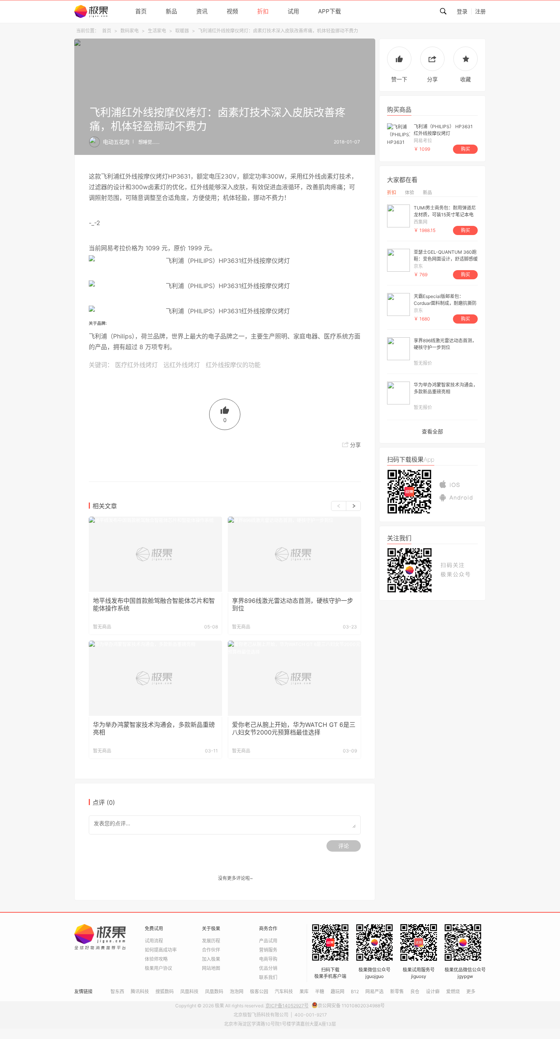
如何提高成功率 (161, 950)
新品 (427, 192)
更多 (470, 991)
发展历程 (211, 941)
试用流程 (154, 941)
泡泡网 (236, 991)
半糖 (319, 991)
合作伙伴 (211, 950)
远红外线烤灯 (181, 365)
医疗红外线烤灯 (136, 365)
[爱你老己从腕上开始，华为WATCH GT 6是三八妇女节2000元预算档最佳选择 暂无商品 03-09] (294, 678)
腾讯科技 (140, 991)
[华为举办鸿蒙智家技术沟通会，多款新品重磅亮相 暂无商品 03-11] (155, 678)
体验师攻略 (156, 959)
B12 (355, 991)
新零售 (397, 991)
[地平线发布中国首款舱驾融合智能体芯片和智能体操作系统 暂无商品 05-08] (155, 554)
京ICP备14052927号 (287, 1005)
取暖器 (182, 31)
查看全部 (432, 431)
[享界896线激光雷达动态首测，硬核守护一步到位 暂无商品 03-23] (294, 554)
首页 (106, 31)
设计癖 (433, 991)
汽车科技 (284, 991)
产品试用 (268, 941)
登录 (462, 11)
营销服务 (268, 950)
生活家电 (157, 31)
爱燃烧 (453, 991)
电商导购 (268, 959)
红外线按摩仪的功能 (233, 365)
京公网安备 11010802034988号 (351, 1005)
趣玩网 (337, 991)
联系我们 (268, 977)
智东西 (117, 991)
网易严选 (374, 991)
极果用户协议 (158, 968)
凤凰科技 (189, 991)
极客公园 (259, 991)
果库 (304, 991)
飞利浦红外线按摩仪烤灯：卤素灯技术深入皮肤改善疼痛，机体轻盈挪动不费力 (278, 31)
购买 (465, 149)
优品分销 (268, 968)
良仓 (414, 991)
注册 (480, 11)
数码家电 (129, 31)
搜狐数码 (164, 991)
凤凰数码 (214, 991)
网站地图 (211, 968)
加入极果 (211, 959)
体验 (409, 192)
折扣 (391, 192)
